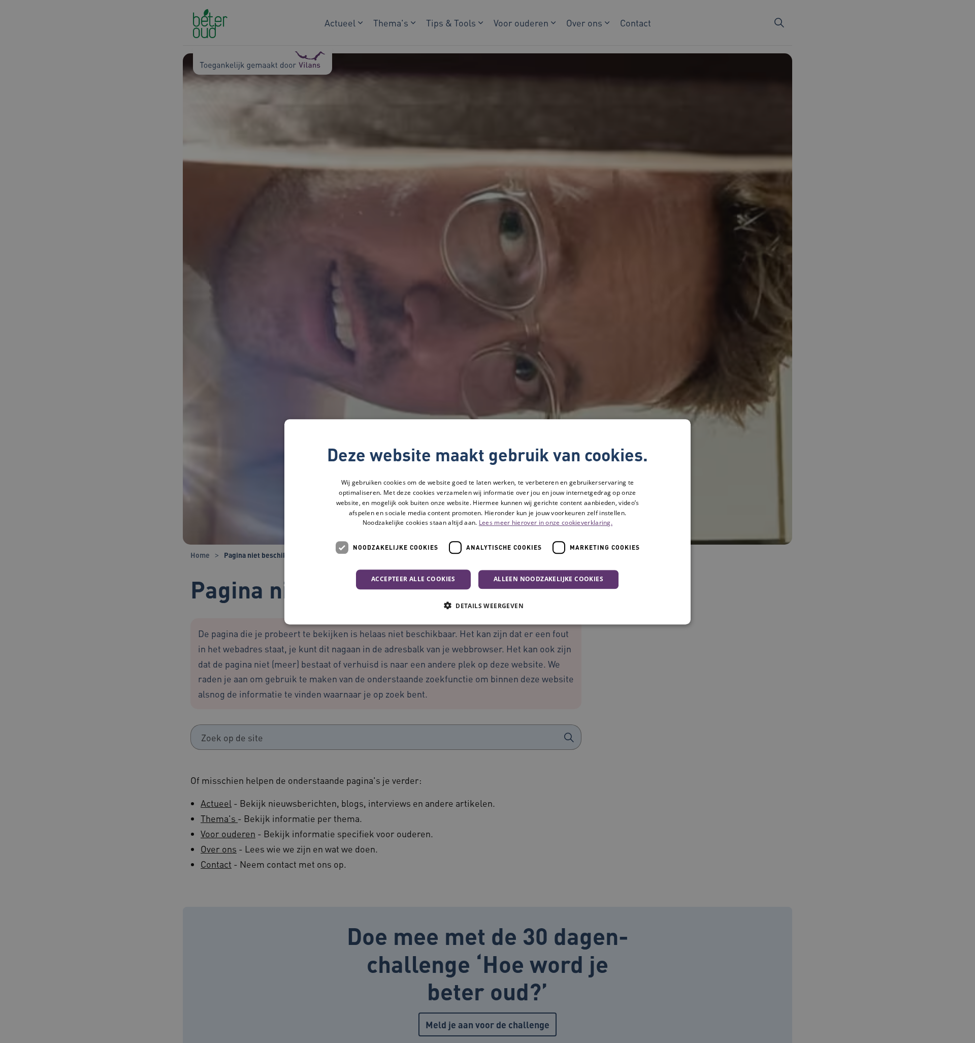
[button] (487, 605)
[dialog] (487, 521)
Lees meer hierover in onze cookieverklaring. (545, 522)
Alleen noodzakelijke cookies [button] (548, 579)
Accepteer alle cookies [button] (413, 579)
